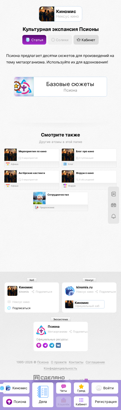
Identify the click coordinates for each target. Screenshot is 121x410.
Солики (62, 40)
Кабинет (88, 40)
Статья (36, 40)
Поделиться (43, 291)
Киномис (26, 287)
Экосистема (60, 319)
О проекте (59, 362)
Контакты (76, 362)
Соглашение (95, 362)
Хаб (31, 280)
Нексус (89, 280)
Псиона (54, 326)
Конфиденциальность (60, 368)
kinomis (24, 291)
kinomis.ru (84, 287)
